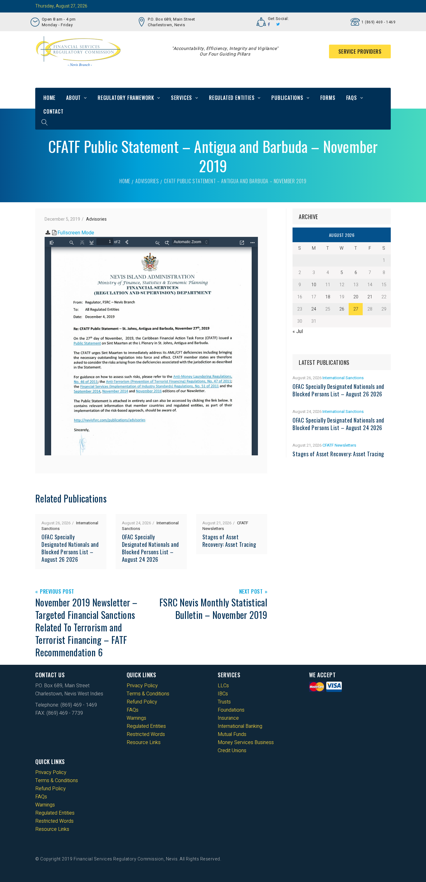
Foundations (231, 710)
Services (181, 97)
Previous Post (57, 592)
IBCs (223, 694)
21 (369, 297)
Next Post (251, 592)
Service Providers (360, 51)
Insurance (228, 718)
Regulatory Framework (126, 97)
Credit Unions (232, 750)
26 (341, 309)
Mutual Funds (232, 734)
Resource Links (144, 742)
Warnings (136, 718)
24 (313, 309)
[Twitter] (278, 24)
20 (355, 297)
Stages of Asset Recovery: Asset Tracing (229, 540)
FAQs (351, 97)
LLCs (223, 685)
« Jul (298, 331)
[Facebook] (269, 24)
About (73, 97)
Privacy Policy (142, 685)
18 (327, 297)
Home (49, 97)
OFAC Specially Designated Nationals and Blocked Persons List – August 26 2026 (70, 548)
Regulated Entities (231, 97)
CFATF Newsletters (339, 445)
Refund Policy (142, 702)
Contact (53, 111)
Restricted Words (146, 734)
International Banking (240, 726)
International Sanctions (343, 378)
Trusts (224, 702)
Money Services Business (246, 742)
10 (313, 285)
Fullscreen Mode (75, 233)
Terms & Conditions (148, 694)
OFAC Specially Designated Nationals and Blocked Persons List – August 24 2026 (150, 548)
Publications (287, 97)
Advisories (147, 181)
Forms (328, 97)
